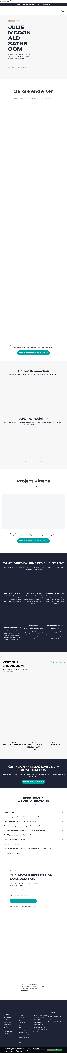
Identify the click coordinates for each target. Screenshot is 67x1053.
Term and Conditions (25, 1035)
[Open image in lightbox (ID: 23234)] (45, 441)
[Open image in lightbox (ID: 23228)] (41, 392)
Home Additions (38, 1024)
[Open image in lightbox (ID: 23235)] (39, 441)
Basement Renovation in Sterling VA (41, 1018)
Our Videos (22, 1017)
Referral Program (24, 1037)
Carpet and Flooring (39, 1027)
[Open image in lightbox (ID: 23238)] (22, 441)
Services (11, 9)
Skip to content (4, 1)
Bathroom (11, 20)
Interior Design (38, 1022)
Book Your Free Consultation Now (33, 352)
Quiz (20, 1025)
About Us (28, 10)
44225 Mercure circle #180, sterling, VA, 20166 (55, 1020)
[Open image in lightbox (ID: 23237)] (28, 441)
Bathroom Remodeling (40, 1015)
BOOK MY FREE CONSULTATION (33, 781)
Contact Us (55, 10)
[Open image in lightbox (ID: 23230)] (10, 392)
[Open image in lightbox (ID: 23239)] (16, 441)
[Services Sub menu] (15, 10)
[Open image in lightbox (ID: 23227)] (57, 392)
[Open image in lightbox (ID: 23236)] (33, 441)
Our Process (34, 10)
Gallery (41, 9)
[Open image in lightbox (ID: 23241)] (5, 441)
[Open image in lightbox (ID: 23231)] (62, 441)
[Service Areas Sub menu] (24, 11)
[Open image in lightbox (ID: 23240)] (11, 441)
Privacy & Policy (23, 1032)
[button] (33, 812)
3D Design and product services (40, 1030)
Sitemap (21, 1040)
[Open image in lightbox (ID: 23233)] (50, 441)
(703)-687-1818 (52, 1012)
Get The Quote (23, 1030)
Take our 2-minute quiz (30, 906)
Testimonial (48, 9)
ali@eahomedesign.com (12, 744)
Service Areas (20, 10)
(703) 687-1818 (54, 744)
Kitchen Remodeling (39, 1013)
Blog (20, 1027)
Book (20, 1020)
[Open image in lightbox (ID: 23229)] (26, 392)
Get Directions (58, 662)
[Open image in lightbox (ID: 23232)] (56, 441)
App (20, 1042)
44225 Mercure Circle (33, 744)
